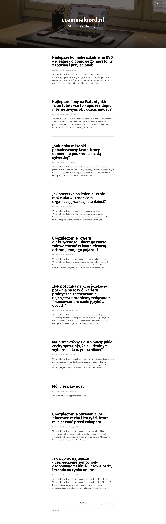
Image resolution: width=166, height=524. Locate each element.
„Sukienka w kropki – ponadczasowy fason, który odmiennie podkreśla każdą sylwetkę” (76, 152)
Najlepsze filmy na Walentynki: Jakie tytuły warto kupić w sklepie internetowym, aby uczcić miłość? (82, 106)
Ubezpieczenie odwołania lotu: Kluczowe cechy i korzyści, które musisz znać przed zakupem (80, 418)
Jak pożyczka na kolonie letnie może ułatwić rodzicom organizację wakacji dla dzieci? (79, 198)
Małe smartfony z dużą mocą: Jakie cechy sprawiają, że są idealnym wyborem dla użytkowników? (82, 346)
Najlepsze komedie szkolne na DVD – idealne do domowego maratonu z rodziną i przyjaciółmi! (82, 61)
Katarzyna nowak (58, 70)
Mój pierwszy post (68, 386)
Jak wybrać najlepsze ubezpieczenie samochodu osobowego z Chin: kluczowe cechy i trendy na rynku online (82, 464)
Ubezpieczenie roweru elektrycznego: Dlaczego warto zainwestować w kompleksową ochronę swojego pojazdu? (79, 244)
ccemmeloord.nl (83, 20)
